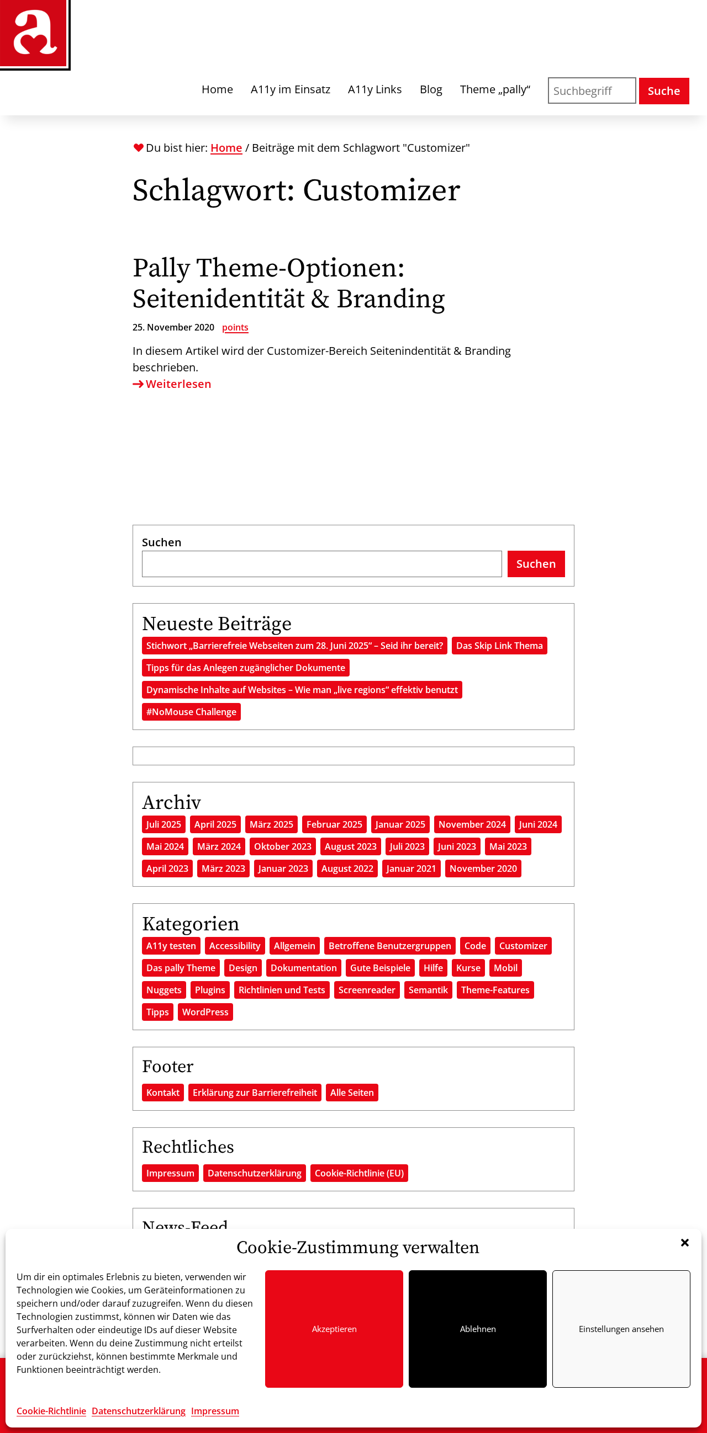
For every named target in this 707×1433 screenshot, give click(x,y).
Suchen (162, 542)
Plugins (210, 990)
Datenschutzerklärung (139, 1411)
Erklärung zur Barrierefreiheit (255, 1092)
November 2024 (472, 824)
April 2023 (167, 868)
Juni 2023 (457, 846)
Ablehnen (478, 1328)
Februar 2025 (334, 824)
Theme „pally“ (495, 89)
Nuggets (164, 990)
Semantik (428, 990)
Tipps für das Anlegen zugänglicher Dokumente (245, 668)
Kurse (468, 968)
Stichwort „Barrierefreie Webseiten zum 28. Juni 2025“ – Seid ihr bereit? (294, 646)
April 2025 (215, 824)
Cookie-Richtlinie (51, 1411)
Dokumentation (304, 968)
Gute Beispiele (380, 968)
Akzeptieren (334, 1328)
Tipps (157, 1012)
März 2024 (219, 846)
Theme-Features (495, 990)
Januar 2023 (283, 868)
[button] (684, 1242)
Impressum (215, 1411)
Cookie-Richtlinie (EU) (359, 1173)
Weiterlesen (179, 384)
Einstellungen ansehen (621, 1328)
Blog (431, 89)
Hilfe (433, 968)
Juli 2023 (407, 846)
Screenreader (367, 990)
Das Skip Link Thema (499, 646)
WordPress (205, 1012)
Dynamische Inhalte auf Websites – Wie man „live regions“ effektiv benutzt (302, 690)
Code (475, 946)
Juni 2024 (538, 824)
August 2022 (347, 868)
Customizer (523, 946)
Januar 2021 (411, 868)
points (235, 327)
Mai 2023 (508, 846)
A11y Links (375, 89)
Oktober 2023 (283, 846)
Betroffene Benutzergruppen (390, 946)
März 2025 (271, 824)
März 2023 (223, 868)
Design (243, 968)
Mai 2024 (165, 846)
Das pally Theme (180, 968)
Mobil (506, 968)
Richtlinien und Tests (282, 990)
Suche (664, 90)
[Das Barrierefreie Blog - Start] (33, 33)
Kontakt (163, 1092)
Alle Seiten (352, 1092)
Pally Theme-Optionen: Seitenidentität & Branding (289, 284)
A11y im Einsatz (290, 89)
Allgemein (294, 946)
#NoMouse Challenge (191, 712)
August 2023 (351, 846)
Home (217, 89)
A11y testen (171, 946)
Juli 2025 (163, 824)
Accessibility (235, 946)
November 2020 (483, 868)
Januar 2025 (400, 824)
